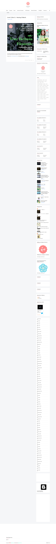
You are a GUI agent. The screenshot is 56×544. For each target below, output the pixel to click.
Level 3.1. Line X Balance (45, 180)
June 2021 (38, 442)
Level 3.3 (41, 93)
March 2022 (39, 429)
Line (42, 82)
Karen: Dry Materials (40, 238)
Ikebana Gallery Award (40, 234)
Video (40, 82)
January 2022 (39, 433)
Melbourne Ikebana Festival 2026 (42, 26)
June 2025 (38, 348)
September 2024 (39, 367)
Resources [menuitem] (45, 10)
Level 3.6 (38, 97)
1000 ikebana (43, 90)
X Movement (45, 148)
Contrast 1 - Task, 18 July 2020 (44, 197)
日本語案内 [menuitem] (40, 10)
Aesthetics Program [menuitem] (20, 10)
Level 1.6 (46, 86)
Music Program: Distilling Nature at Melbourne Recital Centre (42, 220)
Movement (44, 85)
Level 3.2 (47, 97)
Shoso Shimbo (39, 216)
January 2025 (39, 359)
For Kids (41, 94)
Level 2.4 (38, 93)
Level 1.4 (43, 86)
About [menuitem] (14, 10)
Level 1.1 (44, 94)
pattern (47, 85)
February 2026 (39, 331)
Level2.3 (38, 98)
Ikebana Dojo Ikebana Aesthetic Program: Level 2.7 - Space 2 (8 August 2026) (45, 193)
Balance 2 (38, 141)
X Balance (38, 148)
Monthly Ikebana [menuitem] (34, 10)
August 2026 (39, 318)
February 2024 (39, 380)
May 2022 (38, 425)
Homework (41, 98)
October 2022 (39, 414)
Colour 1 (42, 171)
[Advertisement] (43, 508)
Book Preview (39, 314)
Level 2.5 (41, 89)
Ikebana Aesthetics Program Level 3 (44, 168)
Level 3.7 (38, 94)
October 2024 (39, 365)
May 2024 (38, 374)
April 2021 (38, 446)
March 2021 (39, 448)
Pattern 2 (44, 142)
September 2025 (39, 342)
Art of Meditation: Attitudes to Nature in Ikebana (46, 52)
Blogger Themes (20, 542)
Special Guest (39, 90)
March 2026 (39, 329)
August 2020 (39, 463)
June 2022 (38, 423)
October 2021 (39, 440)
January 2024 (39, 382)
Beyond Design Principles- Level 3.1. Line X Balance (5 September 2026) (44, 164)
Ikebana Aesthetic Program (40, 81)
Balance (41, 85)
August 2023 (39, 393)
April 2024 (38, 376)
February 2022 (39, 431)
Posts (39, 297)
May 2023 (38, 399)
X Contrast (38, 149)
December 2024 (39, 361)
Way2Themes (12, 542)
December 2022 (39, 410)
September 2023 (39, 391)
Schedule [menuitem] (10, 10)
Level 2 (45, 81)
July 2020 (38, 465)
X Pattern (44, 149)
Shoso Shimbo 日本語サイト (41, 209)
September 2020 (39, 461)
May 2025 (38, 350)
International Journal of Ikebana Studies (39, 59)
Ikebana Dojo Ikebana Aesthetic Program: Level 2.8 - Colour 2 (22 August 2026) (45, 176)
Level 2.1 (38, 89)
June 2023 (38, 397)
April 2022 (38, 427)
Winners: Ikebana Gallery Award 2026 (42, 226)
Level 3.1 (44, 97)
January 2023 (39, 408)
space (38, 86)
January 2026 (39, 333)
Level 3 (38, 82)
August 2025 (39, 344)
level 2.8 (41, 97)
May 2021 (38, 444)
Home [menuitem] (7, 10)
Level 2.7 (44, 89)
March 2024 (39, 378)
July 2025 (38, 346)
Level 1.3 (47, 94)
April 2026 (38, 327)
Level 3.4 (44, 93)
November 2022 (39, 412)
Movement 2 (45, 141)
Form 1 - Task (43, 184)
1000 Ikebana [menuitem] (27, 10)
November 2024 (39, 363)
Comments (39, 298)
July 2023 (38, 395)
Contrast (38, 85)
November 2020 (39, 457)
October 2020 (39, 459)
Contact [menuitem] (8, 12)
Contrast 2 (38, 142)
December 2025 (39, 335)
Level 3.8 (45, 98)
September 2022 (39, 416)
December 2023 (39, 384)
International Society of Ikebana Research (43, 222)
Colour (40, 86)
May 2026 (38, 325)
